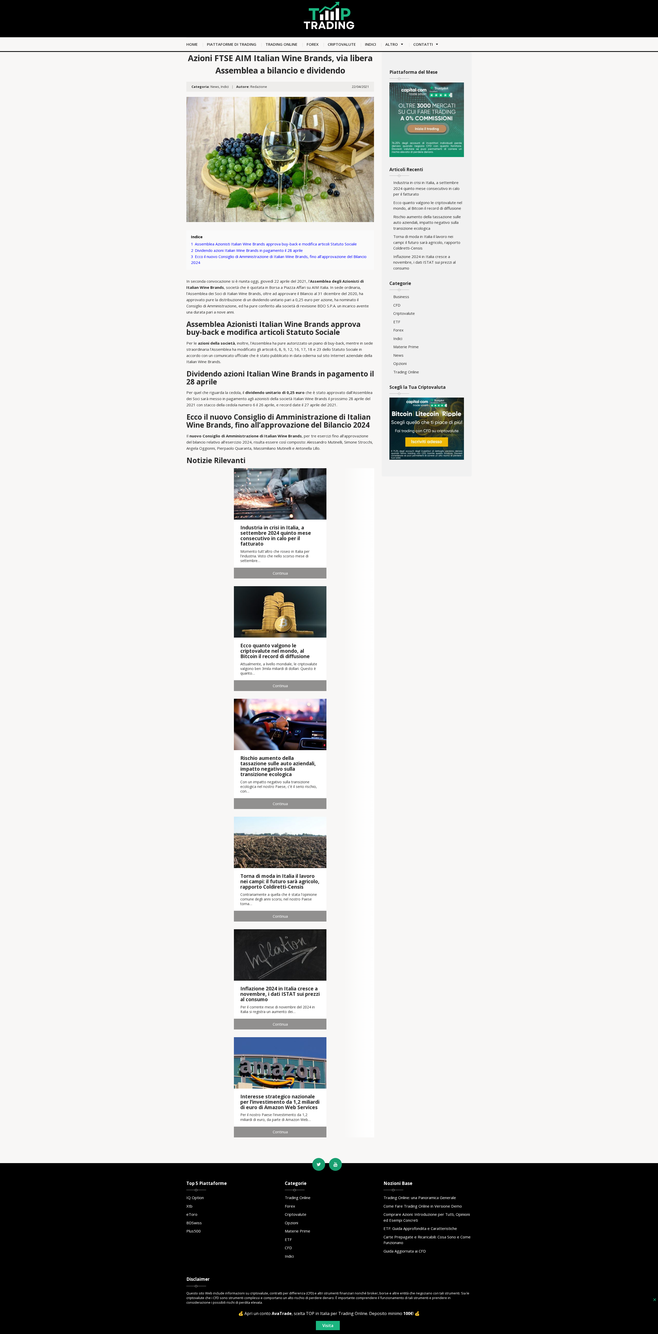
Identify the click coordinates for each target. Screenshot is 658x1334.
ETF (396, 321)
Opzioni (400, 363)
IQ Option (195, 1197)
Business (401, 296)
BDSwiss (194, 1222)
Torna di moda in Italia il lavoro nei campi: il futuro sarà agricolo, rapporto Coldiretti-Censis (426, 242)
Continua (280, 573)
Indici (370, 44)
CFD (396, 305)
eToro (191, 1214)
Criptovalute (342, 44)
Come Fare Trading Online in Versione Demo (422, 1206)
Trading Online (281, 44)
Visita (327, 1325)
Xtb (189, 1206)
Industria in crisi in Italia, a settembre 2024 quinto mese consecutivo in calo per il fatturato (426, 188)
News (215, 86)
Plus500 (193, 1231)
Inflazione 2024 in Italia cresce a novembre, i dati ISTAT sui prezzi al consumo (424, 262)
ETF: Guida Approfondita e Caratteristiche (420, 1228)
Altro (391, 44)
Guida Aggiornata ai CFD (404, 1251)
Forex (312, 44)
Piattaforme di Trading (231, 44)
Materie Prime (406, 346)
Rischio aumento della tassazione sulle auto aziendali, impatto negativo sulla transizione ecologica (427, 222)
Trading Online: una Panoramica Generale (419, 1197)
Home (192, 44)
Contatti (423, 44)
